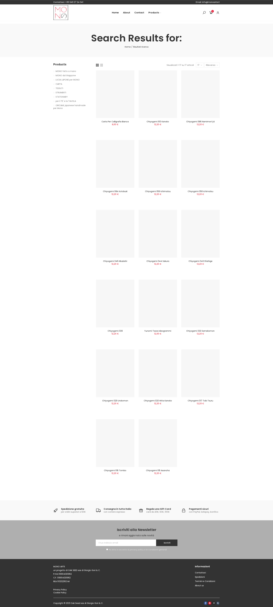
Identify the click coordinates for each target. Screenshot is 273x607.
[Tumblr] (218, 603)
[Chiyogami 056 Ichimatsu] (200, 164)
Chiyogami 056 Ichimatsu (200, 191)
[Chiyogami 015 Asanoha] (158, 443)
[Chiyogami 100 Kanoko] (158, 94)
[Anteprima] (127, 81)
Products (59, 64)
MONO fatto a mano (66, 71)
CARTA (59, 84)
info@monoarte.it (210, 2)
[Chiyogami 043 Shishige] (200, 234)
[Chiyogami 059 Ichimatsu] (158, 164)
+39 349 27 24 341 (74, 2)
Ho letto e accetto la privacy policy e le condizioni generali (138, 549)
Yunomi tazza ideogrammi (157, 330)
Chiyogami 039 (115, 330)
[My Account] (218, 12)
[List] (101, 65)
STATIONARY (62, 96)
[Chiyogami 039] (115, 303)
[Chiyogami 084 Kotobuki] (115, 164)
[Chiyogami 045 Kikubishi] (115, 234)
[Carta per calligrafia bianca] (115, 94)
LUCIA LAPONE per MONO (68, 79)
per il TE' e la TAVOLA (66, 101)
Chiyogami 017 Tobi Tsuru (200, 400)
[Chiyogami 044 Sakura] (158, 234)
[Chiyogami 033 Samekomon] (200, 303)
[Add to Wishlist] (127, 75)
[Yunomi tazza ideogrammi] (158, 303)
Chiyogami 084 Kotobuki (115, 191)
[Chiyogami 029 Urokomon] (115, 373)
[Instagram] (214, 603)
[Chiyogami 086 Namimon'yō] (200, 94)
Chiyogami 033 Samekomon (200, 330)
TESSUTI (59, 88)
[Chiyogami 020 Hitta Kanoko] (158, 373)
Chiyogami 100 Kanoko (158, 121)
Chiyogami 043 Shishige (200, 261)
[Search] (204, 12)
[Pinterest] (209, 603)
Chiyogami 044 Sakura (157, 261)
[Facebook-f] (205, 603)
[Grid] (97, 65)
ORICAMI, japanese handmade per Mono (69, 107)
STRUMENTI (61, 92)
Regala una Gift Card (158, 509)
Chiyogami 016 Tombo (115, 470)
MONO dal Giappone (66, 75)
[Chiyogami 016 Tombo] (115, 443)
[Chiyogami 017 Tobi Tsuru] (200, 373)
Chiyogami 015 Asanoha (158, 470)
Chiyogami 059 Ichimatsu (158, 191)
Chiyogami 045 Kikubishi (115, 261)
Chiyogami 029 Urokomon (115, 400)
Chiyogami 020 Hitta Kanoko (158, 400)
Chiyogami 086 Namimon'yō (200, 121)
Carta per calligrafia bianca (115, 121)
